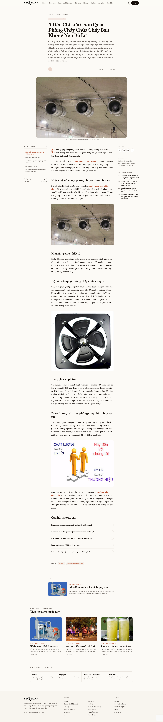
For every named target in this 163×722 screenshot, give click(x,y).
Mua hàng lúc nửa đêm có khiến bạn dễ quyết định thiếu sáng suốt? (129, 183)
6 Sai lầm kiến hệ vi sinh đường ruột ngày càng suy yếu (129, 189)
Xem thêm (110, 3)
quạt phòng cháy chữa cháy (75, 563)
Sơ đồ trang (117, 712)
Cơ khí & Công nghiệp (97, 3)
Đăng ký (135, 3)
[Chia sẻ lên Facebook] (128, 150)
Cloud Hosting (92, 715)
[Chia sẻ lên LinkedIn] (124, 150)
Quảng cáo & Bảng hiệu (65, 3)
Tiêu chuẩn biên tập (120, 704)
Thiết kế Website (93, 712)
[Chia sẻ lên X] (119, 150)
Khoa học (67, 712)
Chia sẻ (44, 3)
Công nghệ (52, 3)
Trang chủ (51, 14)
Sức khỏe (78, 3)
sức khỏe (61, 563)
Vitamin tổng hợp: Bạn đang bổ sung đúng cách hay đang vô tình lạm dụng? (130, 177)
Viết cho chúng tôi (119, 707)
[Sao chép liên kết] (132, 150)
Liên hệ (116, 709)
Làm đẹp (86, 3)
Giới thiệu (116, 701)
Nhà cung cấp (92, 709)
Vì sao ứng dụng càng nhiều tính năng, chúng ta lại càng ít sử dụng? (129, 196)
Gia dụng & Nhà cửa (70, 709)
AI (64, 715)
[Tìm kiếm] (128, 3)
